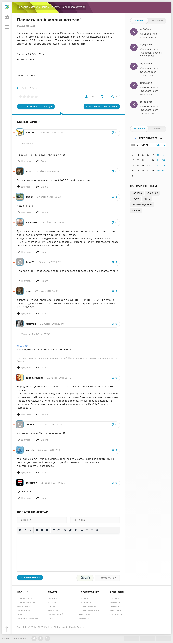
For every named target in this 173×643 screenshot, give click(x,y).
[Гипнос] (20, 131)
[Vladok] (20, 423)
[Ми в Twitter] (34, 638)
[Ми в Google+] (47, 638)
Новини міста (24, 598)
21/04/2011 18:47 (26, 26)
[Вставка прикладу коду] (87, 530)
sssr (28, 172)
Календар (139, 129)
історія (136, 210)
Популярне (157, 21)
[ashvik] (20, 448)
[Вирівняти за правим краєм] (47, 530)
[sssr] (20, 169)
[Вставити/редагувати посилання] (70, 530)
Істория (52, 602)
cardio (92, 97)
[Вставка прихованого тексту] (97, 530)
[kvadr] (20, 195)
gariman (31, 324)
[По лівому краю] (36, 530)
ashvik (30, 450)
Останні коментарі (89, 610)
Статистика (85, 602)
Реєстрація (85, 614)
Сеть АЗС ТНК (25, 346)
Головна (23, 7)
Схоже (139, 21)
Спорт (51, 618)
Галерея (52, 598)
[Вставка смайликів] (65, 530)
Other (34, 7)
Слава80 (31, 223)
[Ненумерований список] (53, 530)
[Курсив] (25, 530)
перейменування (142, 205)
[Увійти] (7, 17)
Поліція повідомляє (27, 618)
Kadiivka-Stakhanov (54, 627)
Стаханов (152, 193)
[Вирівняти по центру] (41, 530)
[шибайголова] (20, 376)
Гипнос (30, 133)
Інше (19, 614)
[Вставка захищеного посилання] (75, 530)
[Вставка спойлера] (92, 530)
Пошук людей (55, 614)
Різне (44, 7)
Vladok (30, 425)
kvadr (29, 197)
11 (105, 97)
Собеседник (23, 610)
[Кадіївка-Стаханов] (7, 7)
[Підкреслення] (30, 530)
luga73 (30, 262)
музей (135, 199)
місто (147, 199)
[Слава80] (20, 220)
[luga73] (20, 260)
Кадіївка (137, 193)
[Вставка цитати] (81, 530)
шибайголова (34, 378)
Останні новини (87, 606)
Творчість (53, 610)
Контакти (84, 618)
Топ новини (23, 606)
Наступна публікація (101, 107)
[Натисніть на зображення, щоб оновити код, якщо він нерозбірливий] (85, 578)
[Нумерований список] (58, 530)
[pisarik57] (20, 481)
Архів (157, 129)
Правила (114, 606)
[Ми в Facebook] (40, 638)
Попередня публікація (36, 107)
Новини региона (26, 602)
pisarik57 (31, 483)
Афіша (51, 606)
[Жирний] (20, 530)
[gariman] (20, 322)
